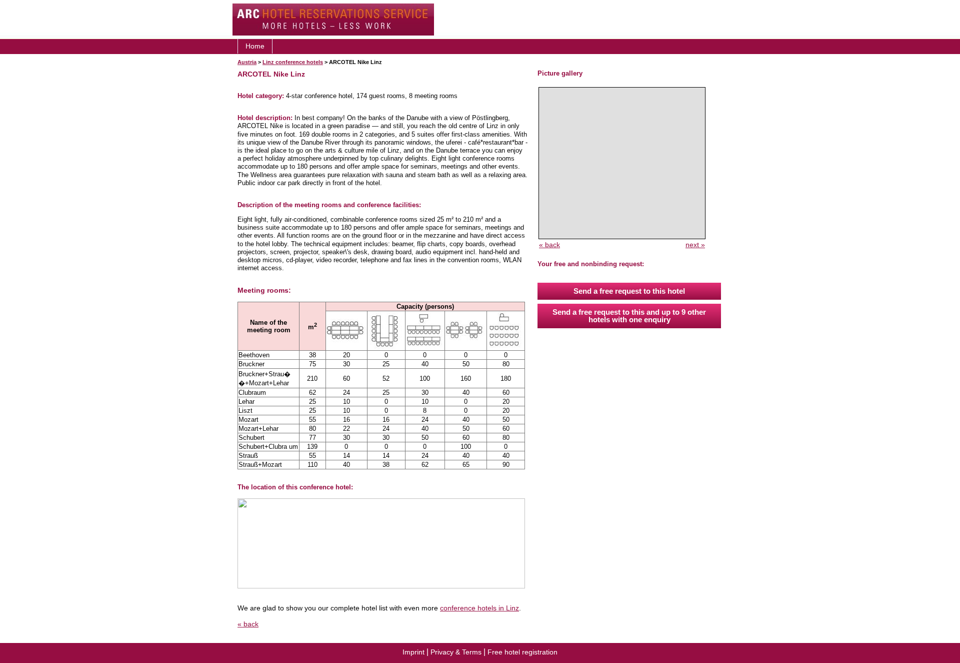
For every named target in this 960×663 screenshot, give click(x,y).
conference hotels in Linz (479, 608)
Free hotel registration (523, 652)
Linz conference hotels (292, 62)
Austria (247, 62)
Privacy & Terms (456, 652)
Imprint (413, 652)
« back (248, 624)
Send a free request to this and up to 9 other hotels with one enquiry (629, 316)
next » (695, 245)
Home (255, 46)
